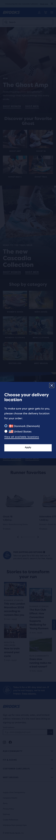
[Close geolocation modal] (52, 385)
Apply (28, 447)
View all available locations (21, 436)
